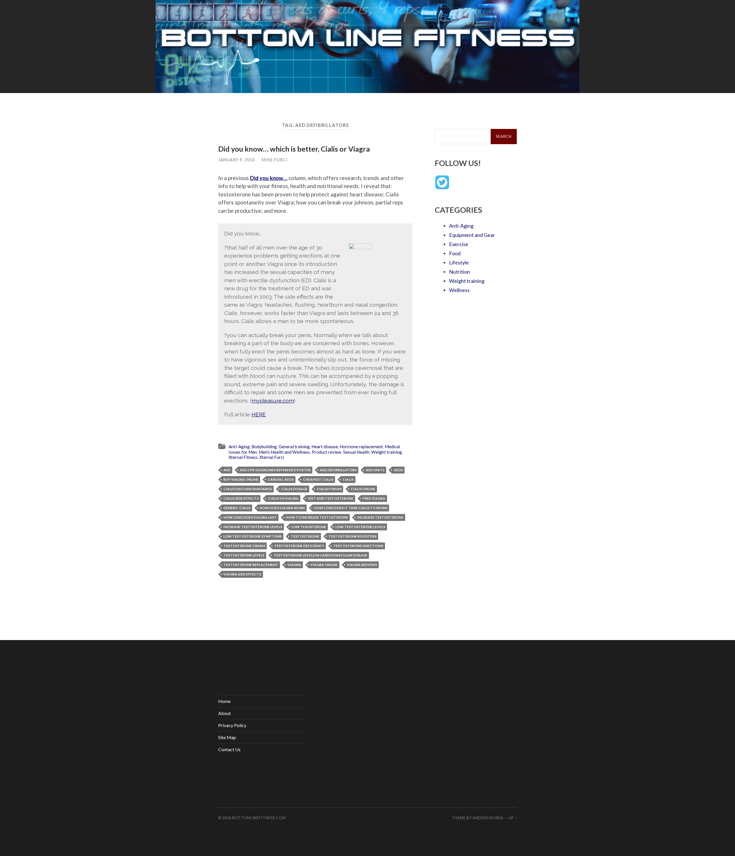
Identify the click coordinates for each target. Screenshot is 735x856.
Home (224, 701)
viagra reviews (362, 565)
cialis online (363, 489)
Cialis (348, 479)
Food (455, 253)
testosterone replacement (250, 565)
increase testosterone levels (252, 527)
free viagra (374, 498)
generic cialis (236, 508)
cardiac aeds (281, 479)
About (224, 713)
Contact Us (229, 749)
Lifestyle (459, 262)
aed (227, 470)
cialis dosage (294, 489)
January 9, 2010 (236, 159)
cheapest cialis (318, 479)
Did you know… (268, 178)
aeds (398, 470)
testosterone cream (244, 546)
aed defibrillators (338, 470)
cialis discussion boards (247, 489)
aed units (375, 470)
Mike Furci (275, 159)
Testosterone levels (243, 555)
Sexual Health (356, 452)
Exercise (458, 244)
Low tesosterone (308, 527)
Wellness (459, 290)
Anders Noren (488, 818)
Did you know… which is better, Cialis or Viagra (294, 148)
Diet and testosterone (330, 498)
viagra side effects (242, 574)
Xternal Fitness (243, 457)
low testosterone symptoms (252, 536)
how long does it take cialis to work (350, 508)
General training (294, 446)
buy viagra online (240, 479)
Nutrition (459, 271)
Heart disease (325, 446)
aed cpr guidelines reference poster (275, 470)
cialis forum (329, 489)
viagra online (324, 565)
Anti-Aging (239, 446)
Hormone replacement (361, 446)
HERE (259, 414)
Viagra (294, 565)
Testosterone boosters (352, 536)
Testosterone (305, 536)
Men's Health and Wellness (284, 452)
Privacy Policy (232, 725)
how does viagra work (282, 508)
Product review (326, 452)
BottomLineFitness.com (259, 818)
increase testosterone (380, 517)
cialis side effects (241, 498)
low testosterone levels (360, 527)
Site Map (227, 737)
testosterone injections (358, 546)
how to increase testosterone (317, 517)
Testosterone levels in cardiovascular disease (320, 555)
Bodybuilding (264, 446)
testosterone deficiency (299, 546)
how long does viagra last (250, 517)
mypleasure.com (273, 400)
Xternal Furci (271, 457)
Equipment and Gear (472, 235)
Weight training (386, 452)
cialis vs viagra (283, 498)
